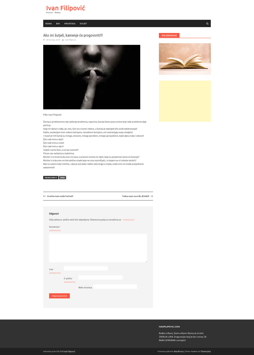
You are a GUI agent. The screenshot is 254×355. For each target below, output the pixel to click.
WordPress (179, 351)
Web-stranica (85, 287)
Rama (48, 23)
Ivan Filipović (65, 8)
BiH (58, 23)
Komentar (55, 228)
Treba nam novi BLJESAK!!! (135, 196)
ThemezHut (206, 351)
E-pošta (69, 280)
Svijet (83, 23)
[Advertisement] (185, 101)
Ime (55, 271)
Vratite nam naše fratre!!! (60, 196)
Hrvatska (69, 23)
